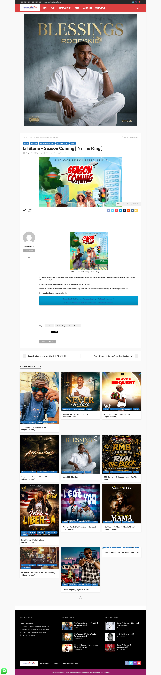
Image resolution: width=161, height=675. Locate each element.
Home (45, 8)
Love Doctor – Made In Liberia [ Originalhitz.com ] (33, 541)
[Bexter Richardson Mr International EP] (110, 648)
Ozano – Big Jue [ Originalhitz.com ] (76, 590)
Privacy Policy (45, 663)
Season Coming (64, 153)
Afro (26, 143)
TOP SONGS (26, 567)
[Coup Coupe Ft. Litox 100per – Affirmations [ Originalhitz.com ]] (39, 454)
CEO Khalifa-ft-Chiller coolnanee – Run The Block (120, 478)
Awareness (67, 409)
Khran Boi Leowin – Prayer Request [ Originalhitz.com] (117, 415)
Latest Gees (87, 8)
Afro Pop (34, 143)
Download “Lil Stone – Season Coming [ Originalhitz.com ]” (88, 300)
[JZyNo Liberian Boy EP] (110, 637)
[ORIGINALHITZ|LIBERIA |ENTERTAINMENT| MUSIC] (29, 663)
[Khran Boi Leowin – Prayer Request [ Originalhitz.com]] (121, 391)
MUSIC (52, 8)
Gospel (117, 521)
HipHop (40, 532)
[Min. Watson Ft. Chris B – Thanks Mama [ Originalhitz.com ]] (121, 503)
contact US (57, 663)
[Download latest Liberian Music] (30, 7)
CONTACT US (100, 8)
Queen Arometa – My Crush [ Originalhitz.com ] (121, 553)
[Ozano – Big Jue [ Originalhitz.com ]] (80, 566)
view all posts (29, 250)
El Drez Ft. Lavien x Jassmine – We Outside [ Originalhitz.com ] (38, 574)
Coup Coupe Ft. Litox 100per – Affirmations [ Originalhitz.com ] (38, 478)
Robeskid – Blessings (70, 477)
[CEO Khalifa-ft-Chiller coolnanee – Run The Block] (121, 454)
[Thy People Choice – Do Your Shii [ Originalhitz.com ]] (39, 398)
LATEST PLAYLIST (62, 143)
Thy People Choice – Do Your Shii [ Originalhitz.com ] (34, 428)
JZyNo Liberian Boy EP (126, 634)
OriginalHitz (29, 153)
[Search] (138, 8)
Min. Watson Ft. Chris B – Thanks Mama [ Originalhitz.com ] (119, 528)
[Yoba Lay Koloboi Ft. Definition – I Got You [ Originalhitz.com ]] (80, 503)
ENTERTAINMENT (65, 8)
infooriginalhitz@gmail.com (36, 632)
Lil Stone (48, 153)
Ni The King (55, 153)
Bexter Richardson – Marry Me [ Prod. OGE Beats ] (128, 624)
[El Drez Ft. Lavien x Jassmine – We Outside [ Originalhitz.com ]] (39, 558)
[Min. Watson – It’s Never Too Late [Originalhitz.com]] (80, 391)
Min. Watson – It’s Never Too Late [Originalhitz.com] (75, 415)
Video (77, 8)
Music (73, 143)
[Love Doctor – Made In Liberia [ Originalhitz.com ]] (39, 510)
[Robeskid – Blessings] (80, 454)
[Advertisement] (80, 222)
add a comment (48, 342)
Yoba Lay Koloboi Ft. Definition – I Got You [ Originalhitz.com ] (79, 528)
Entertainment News (47, 143)
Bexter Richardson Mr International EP (124, 646)
